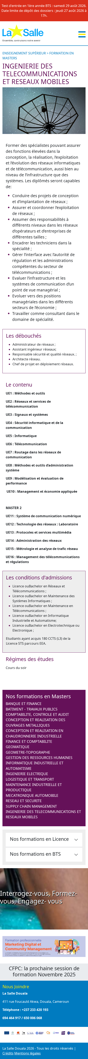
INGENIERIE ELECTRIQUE (27, 773)
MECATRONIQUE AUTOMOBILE (32, 795)
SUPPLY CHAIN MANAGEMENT (31, 806)
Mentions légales (27, 1053)
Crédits (8, 1053)
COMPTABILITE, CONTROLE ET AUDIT (37, 714)
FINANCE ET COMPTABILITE (29, 741)
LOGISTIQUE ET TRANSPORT (30, 779)
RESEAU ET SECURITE (24, 800)
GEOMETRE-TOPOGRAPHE (28, 752)
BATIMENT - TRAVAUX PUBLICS (32, 709)
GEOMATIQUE (17, 746)
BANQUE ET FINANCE (24, 703)
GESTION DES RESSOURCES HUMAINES (39, 757)
